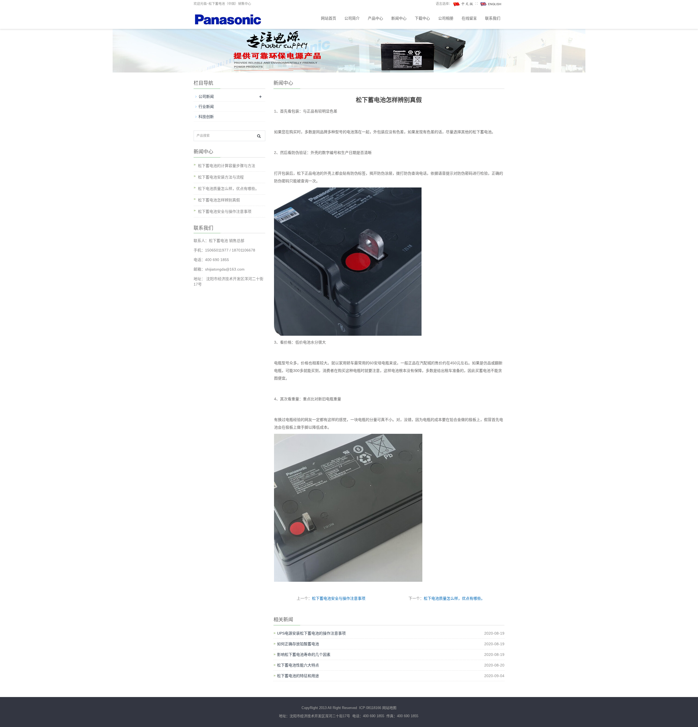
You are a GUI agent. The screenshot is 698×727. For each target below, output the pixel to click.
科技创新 (206, 116)
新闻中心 (399, 18)
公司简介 (352, 18)
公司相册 (445, 18)
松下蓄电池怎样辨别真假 (219, 200)
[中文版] (463, 4)
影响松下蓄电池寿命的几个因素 (303, 654)
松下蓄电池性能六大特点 (298, 665)
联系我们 (492, 18)
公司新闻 (206, 96)
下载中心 (422, 18)
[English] (491, 4)
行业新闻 (206, 106)
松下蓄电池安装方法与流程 (221, 177)
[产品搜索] (259, 136)
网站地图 (389, 708)
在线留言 (469, 18)
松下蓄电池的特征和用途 (298, 676)
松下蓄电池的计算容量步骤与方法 (226, 165)
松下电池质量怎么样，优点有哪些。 (454, 598)
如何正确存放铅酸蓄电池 (298, 644)
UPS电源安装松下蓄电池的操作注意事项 (311, 633)
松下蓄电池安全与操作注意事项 (338, 598)
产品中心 (375, 18)
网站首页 (328, 18)
